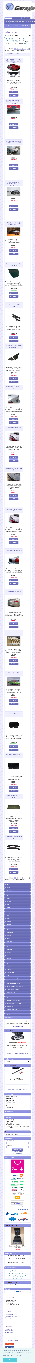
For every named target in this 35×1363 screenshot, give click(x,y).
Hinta (17, 53)
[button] (16, 18)
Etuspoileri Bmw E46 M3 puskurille (17, 1049)
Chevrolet (10, 890)
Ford (8, 907)
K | (7, 40)
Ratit (8, 997)
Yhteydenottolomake (11, 1316)
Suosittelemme (11, 1225)
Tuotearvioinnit (11, 1282)
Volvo (8, 975)
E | (15, 38)
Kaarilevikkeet (11, 992)
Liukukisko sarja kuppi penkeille (17, 1085)
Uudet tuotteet (14, 21)
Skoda (9, 958)
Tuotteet (15, 25)
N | (16, 40)
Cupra (9, 895)
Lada (8, 918)
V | (14, 42)
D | (12, 38)
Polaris (9, 944)
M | (12, 40)
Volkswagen (10, 972)
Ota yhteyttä (9, 1098)
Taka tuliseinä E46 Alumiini (14, 754)
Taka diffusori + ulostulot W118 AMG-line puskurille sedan (14, 61)
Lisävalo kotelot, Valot (13, 983)
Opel (8, 938)
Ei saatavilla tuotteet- (15, 1262)
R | (27, 40)
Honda (9, 910)
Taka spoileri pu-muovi (14, 427)
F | (17, 38)
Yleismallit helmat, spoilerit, (15, 978)
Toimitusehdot (10, 1100)
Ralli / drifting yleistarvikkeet (15, 986)
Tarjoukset (22, 21)
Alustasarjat (10, 980)
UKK (7, 1105)
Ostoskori (9, 1132)
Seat (8, 955)
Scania (9, 952)
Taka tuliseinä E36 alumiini (14, 714)
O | (19, 40)
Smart (9, 961)
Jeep (8, 912)
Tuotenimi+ (9, 53)
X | (20, 42)
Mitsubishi (10, 932)
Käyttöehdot (9, 1107)
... (25, 48)
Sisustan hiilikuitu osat (13, 1000)
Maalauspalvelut (12, 1009)
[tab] (17, 884)
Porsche (9, 946)
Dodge (9, 901)
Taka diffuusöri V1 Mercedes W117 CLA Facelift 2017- (13, 183)
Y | (23, 42)
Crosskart (10, 1012)
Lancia (9, 921)
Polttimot (9, 1014)
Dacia (9, 898)
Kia (8, 915)
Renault (9, 949)
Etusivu (7, 21)
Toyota (9, 969)
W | (17, 42)
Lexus (9, 924)
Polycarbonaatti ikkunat (14, 1003)
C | (9, 38)
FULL (25, 43)
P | (22, 40)
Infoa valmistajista (11, 1096)
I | (25, 38)
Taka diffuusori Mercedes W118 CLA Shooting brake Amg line (14, 102)
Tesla (8, 966)
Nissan (9, 935)
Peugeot (9, 941)
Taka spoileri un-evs (14, 632)
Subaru (9, 963)
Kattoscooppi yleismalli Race (17, 1246)
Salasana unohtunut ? (17, 1151)
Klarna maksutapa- (15, 1255)
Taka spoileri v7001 (14, 673)
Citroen (9, 893)
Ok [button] (10, 1359)
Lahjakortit (10, 1006)
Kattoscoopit (10, 995)
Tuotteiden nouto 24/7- (16, 1259)
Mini (8, 929)
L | (9, 40)
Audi (8, 884)
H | (23, 38)
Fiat (8, 904)
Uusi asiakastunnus (17, 1153)
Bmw (8, 887)
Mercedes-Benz (11, 927)
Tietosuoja (9, 1104)
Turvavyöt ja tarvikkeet (13, 989)
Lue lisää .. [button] (19, 1355)
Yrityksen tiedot (10, 1102)
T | (8, 42)
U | (11, 42)
